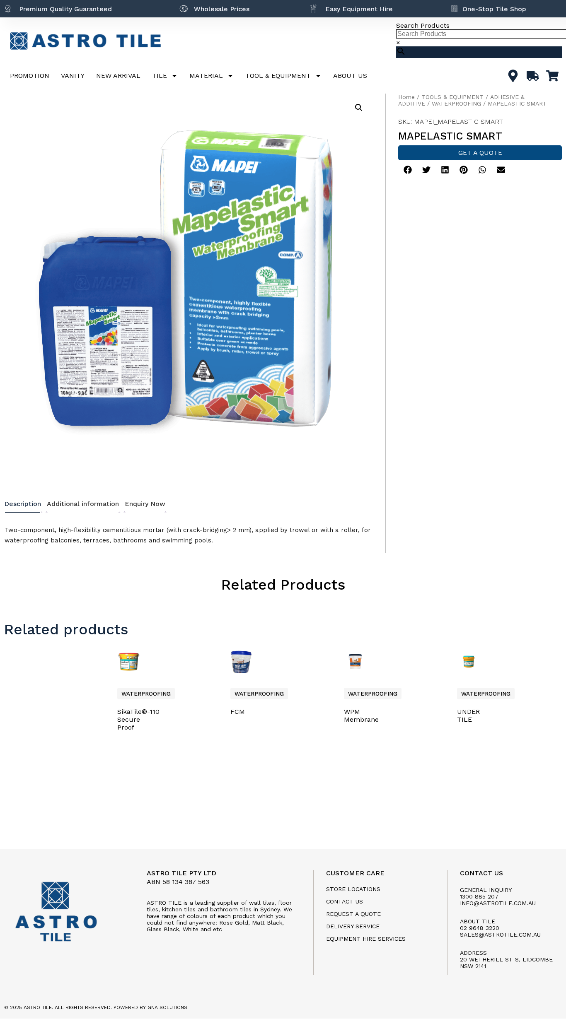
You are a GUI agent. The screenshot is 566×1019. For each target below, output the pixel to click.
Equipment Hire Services (366, 938)
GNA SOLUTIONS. (168, 1007)
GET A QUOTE (480, 153)
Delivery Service (353, 926)
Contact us (344, 901)
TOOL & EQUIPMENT (278, 75)
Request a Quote (353, 914)
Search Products (423, 25)
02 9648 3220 (479, 928)
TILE (159, 75)
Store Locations (353, 889)
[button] (358, 107)
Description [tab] (22, 504)
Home (406, 97)
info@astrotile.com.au (498, 903)
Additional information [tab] (83, 504)
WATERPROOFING (456, 103)
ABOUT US (350, 75)
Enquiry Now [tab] (145, 504)
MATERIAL (206, 75)
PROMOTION (29, 75)
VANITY (73, 75)
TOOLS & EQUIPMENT (452, 97)
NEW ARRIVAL (118, 75)
